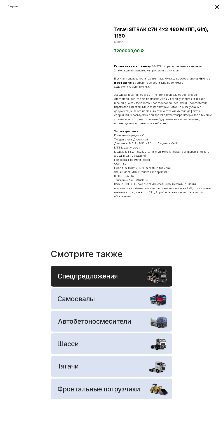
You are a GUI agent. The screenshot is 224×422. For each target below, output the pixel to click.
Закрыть (13, 6)
